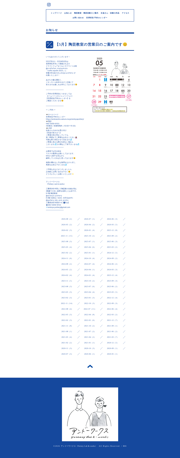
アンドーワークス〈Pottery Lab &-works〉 (79, 446)
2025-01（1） (90, 253)
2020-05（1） (113, 354)
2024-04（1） (90, 270)
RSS (125, 446)
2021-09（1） (113, 326)
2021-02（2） (67, 343)
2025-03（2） (113, 247)
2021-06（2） (113, 331)
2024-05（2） (67, 270)
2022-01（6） (90, 320)
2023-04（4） (90, 292)
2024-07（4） (90, 264)
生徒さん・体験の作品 (110, 13)
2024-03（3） (113, 270)
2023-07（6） (90, 286)
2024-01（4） (90, 275)
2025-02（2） (67, 253)
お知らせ (68, 13)
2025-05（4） (67, 247)
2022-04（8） (90, 315)
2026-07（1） (90, 219)
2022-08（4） (67, 309)
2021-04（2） (90, 337)
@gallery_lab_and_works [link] (57, 200)
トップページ (56, 13)
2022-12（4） (113, 298)
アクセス (125, 13)
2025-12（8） (113, 230)
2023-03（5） (113, 292)
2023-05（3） (67, 292)
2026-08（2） (67, 219)
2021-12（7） (113, 320)
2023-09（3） (113, 281)
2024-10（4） (90, 258)
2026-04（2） (90, 225)
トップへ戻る (90, 366)
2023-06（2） (113, 286)
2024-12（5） (113, 253)
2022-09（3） (113, 303)
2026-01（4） (90, 230)
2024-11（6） (67, 258)
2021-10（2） (90, 326)
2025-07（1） (90, 241)
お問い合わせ (78, 18)
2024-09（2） (113, 258)
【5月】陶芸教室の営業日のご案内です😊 (91, 44)
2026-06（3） (113, 219)
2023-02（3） (67, 298)
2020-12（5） (113, 343)
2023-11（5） (67, 281)
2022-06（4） (113, 309)
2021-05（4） (67, 337)
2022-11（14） (67, 303)
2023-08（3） (67, 286)
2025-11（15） (67, 236)
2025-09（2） (113, 236)
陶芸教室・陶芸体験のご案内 (86, 13)
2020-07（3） (67, 354)
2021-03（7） (113, 337)
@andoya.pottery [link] (54, 196)
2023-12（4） (113, 275)
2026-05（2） (67, 225)
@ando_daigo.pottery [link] (63, 73)
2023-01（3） (90, 298)
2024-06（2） (113, 264)
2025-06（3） (113, 241)
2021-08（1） (67, 331)
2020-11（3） (67, 348)
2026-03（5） (113, 225)
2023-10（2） (90, 281)
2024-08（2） (67, 264)
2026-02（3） (67, 230)
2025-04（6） (90, 247)
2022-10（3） (90, 303)
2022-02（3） (67, 320)
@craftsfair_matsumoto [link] (57, 68)
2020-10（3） (90, 348)
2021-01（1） (90, 343)
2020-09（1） (113, 348)
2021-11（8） (67, 326)
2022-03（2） (113, 315)
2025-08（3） (67, 241)
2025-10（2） (90, 236)
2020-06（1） (90, 354)
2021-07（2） (90, 331)
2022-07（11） (90, 309)
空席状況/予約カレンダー (96, 18)
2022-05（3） (67, 315)
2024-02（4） (67, 275)
